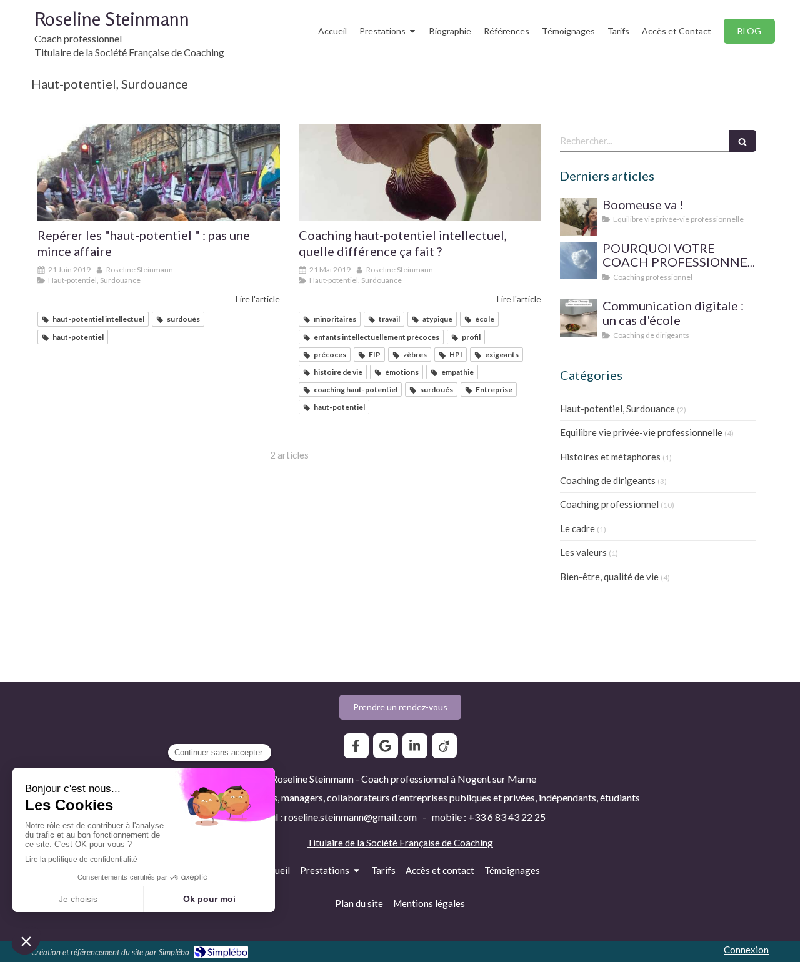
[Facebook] (356, 745)
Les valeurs (583, 552)
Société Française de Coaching (429, 842)
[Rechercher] (742, 141)
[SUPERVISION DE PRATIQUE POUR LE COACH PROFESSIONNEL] (579, 260)
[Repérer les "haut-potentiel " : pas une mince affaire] (159, 172)
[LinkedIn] (415, 745)
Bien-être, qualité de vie (609, 576)
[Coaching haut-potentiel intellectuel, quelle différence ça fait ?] (420, 172)
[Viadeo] (444, 745)
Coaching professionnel (609, 504)
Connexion (746, 949)
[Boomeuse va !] (579, 217)
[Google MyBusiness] (385, 745)
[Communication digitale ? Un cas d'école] (579, 318)
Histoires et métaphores (610, 456)
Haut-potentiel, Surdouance (617, 408)
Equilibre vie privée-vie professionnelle (641, 432)
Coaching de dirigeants (608, 480)
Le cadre (577, 528)
